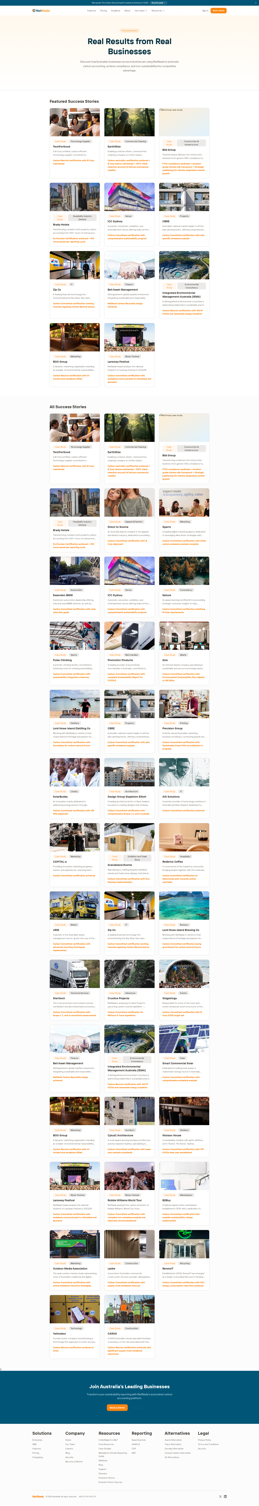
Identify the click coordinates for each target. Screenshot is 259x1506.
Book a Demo (218, 10)
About (127, 10)
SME (34, 1444)
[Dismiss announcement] (255, 2)
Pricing (103, 10)
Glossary (103, 1473)
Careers (69, 1448)
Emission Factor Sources (110, 1482)
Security (69, 1457)
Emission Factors (107, 1477)
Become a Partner (74, 1461)
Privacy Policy (204, 1440)
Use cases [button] (140, 10)
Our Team (70, 1444)
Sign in (205, 10)
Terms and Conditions (208, 1444)
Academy (115, 10)
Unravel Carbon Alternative (178, 1453)
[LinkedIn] (225, 1496)
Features (91, 10)
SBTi (134, 1453)
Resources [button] (157, 10)
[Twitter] (220, 1496)
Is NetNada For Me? (108, 1440)
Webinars (103, 1460)
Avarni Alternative (173, 1440)
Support (102, 1469)
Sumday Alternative (174, 1448)
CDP (134, 1448)
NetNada (38, 1496)
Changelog (37, 1457)
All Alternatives (172, 1457)
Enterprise (37, 1440)
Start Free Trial (141, 1407)
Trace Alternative (173, 1444)
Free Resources (106, 1444)
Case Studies (105, 1448)
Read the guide (157, 3)
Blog (67, 1453)
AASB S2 (136, 1444)
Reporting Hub (139, 1440)
